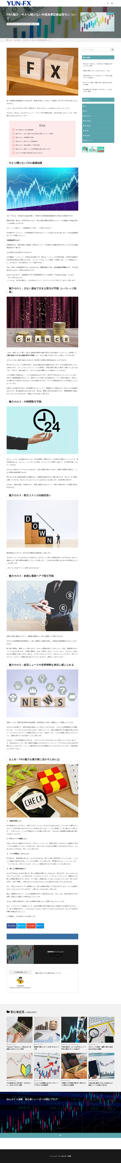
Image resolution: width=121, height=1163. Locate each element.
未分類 (86, 130)
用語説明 (87, 135)
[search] (112, 50)
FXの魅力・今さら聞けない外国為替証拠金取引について (37, 40)
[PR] (86, 111)
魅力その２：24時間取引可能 (23, 137)
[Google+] (31, 925)
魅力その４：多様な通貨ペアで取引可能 (26, 145)
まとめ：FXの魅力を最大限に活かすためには (27, 153)
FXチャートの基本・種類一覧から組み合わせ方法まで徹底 (97, 83)
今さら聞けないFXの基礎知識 (23, 130)
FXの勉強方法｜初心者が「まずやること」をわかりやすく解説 (97, 90)
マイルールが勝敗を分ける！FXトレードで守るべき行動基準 (46, 1084)
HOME (10, 40)
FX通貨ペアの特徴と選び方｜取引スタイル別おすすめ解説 (73, 1084)
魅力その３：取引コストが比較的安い (25, 141)
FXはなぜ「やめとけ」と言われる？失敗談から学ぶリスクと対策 (97, 65)
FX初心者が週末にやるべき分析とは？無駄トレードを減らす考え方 (100, 1084)
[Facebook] (12, 925)
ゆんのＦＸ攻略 (66, 1156)
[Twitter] (21, 925)
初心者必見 (34, 24)
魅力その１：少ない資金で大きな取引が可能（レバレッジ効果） (33, 134)
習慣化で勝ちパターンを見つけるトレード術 (96, 70)
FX (85, 106)
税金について (88, 140)
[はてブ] (40, 925)
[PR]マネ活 (88, 116)
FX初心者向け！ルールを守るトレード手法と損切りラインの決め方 (97, 76)
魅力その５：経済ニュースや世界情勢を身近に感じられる (31, 149)
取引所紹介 (88, 125)
